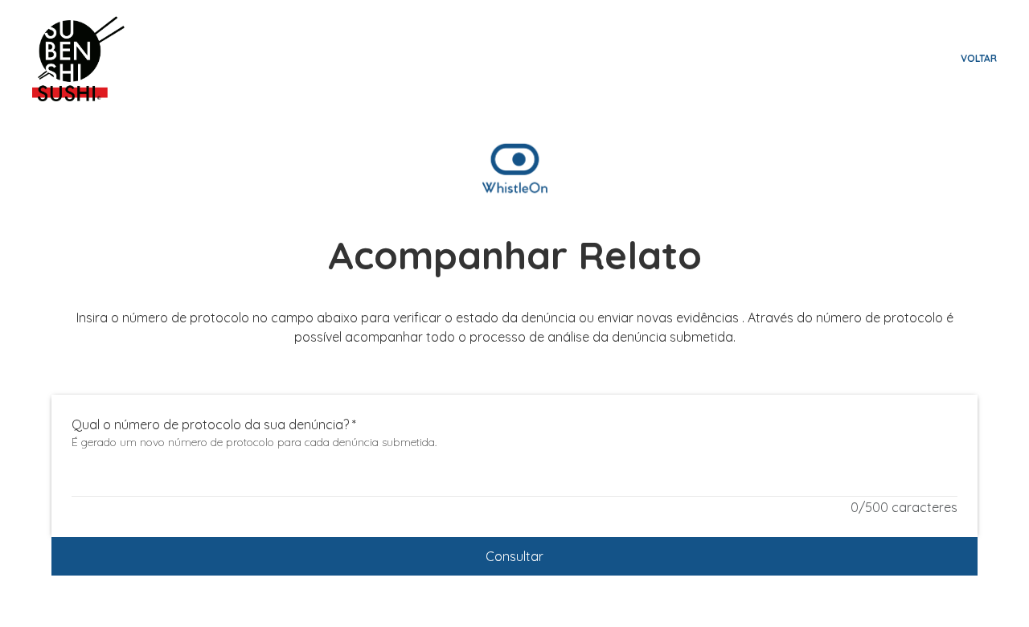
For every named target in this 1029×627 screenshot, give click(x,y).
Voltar (979, 58)
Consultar (514, 556)
